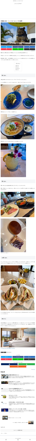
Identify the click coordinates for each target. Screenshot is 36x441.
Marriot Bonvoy (9, 352)
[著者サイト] (9, 364)
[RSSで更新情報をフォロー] (18, 366)
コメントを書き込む (18, 430)
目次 (17, 63)
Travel (5, 352)
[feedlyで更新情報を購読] (26, 364)
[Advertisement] (18, 12)
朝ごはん (17, 66)
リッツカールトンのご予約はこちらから (8, 348)
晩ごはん (17, 65)
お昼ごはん (18, 68)
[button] (33, 217)
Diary (2, 352)
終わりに (17, 69)
